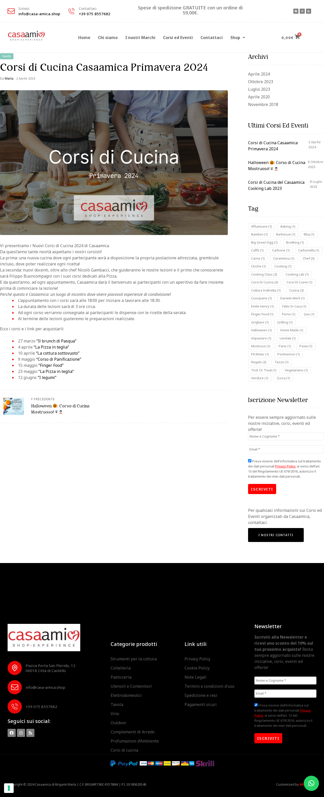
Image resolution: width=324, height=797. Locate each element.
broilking (295, 242)
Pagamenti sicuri (201, 704)
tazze (282, 362)
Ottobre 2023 (260, 81)
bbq (309, 234)
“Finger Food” (50, 365)
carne (258, 258)
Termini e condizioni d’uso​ (209, 686)
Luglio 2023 (259, 89)
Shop (235, 37)
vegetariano (296, 370)
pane (285, 346)
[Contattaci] (71, 11)
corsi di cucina (264, 282)
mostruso (260, 346)
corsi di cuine (299, 282)
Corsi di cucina (124, 750)
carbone (281, 250)
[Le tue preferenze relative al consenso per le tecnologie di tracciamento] (9, 788)
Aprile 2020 (259, 97)
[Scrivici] (11, 11)
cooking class (264, 274)
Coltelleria (121, 668)
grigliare (260, 322)
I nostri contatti (275, 535)
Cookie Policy (197, 668)
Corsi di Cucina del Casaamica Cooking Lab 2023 (276, 185)
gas (309, 314)
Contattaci (87, 8)
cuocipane (261, 298)
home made (291, 330)
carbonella (308, 250)
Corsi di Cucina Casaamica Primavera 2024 (273, 146)
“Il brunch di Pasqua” (56, 341)
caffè (257, 250)
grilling (285, 322)
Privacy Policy (285, 466)
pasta (305, 346)
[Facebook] (295, 11)
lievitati (288, 338)
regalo (258, 362)
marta (9, 78)
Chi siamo (108, 37)
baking (287, 226)
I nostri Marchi (140, 37)
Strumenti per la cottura (134, 659)
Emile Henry (262, 306)
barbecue (285, 234)
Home (84, 37)
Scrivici (23, 8)
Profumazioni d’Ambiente (135, 741)
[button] (238, 37)
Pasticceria (121, 677)
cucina (296, 290)
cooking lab (297, 274)
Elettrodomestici (126, 695)
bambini (259, 234)
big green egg (264, 242)
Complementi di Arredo (133, 732)
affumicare (261, 226)
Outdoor (118, 723)
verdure (259, 378)
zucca (283, 378)
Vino (115, 713)
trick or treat (263, 370)
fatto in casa (294, 306)
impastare (261, 338)
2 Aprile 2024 (25, 78)
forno (288, 314)
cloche (258, 266)
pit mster (260, 354)
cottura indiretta (266, 290)
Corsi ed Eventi (178, 37)
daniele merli (292, 298)
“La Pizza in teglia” (51, 347)
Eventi (7, 56)
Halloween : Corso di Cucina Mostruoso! (276, 165)
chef (309, 258)
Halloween (261, 330)
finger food (262, 314)
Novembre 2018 (263, 104)
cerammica (283, 258)
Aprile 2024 (259, 74)
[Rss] (308, 11)
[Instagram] (302, 11)
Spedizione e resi (201, 695)
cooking (283, 266)
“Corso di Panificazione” (58, 359)
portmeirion (288, 354)
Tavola (117, 704)
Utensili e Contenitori (131, 686)
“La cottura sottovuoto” (57, 353)
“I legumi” (47, 377)
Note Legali (196, 677)
